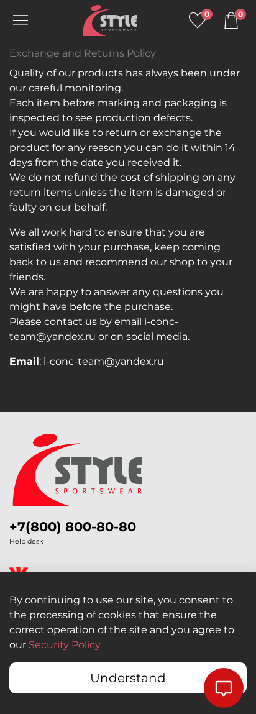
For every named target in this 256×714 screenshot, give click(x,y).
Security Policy (65, 645)
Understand (128, 678)
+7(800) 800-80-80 (72, 526)
